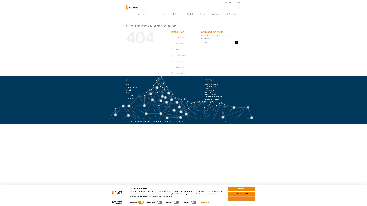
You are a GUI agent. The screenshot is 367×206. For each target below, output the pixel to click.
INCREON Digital (179, 121)
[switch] (159, 202)
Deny (241, 198)
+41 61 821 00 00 (212, 102)
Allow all (241, 189)
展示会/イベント (131, 101)
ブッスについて (181, 37)
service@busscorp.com (211, 104)
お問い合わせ (180, 73)
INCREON (167, 121)
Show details (204, 202)
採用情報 (129, 90)
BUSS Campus (180, 67)
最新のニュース (131, 93)
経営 (127, 84)
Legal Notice (130, 121)
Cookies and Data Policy (142, 121)
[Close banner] (259, 187)
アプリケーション (182, 43)
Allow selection (241, 194)
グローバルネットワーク (133, 87)
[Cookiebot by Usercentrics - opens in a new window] (117, 202)
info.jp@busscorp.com (215, 96)
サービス (179, 61)
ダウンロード (130, 98)
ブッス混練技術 (181, 55)
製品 (177, 49)
